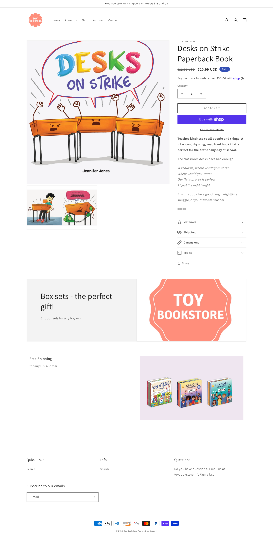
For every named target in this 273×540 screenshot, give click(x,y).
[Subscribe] (94, 497)
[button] (226, 20)
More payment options (212, 128)
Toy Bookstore (130, 531)
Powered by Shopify (147, 531)
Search (31, 469)
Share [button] (185, 263)
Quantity (182, 85)
